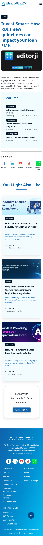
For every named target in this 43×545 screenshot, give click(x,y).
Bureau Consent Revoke (9, 496)
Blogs (26, 473)
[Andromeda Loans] (14, 3)
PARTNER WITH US (21, 410)
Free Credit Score (10, 524)
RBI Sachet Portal (10, 502)
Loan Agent (7, 512)
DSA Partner (8, 516)
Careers (6, 473)
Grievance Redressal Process (10, 489)
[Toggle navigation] (40, 4)
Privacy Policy (28, 533)
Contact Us (7, 480)
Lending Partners (10, 484)
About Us (6, 477)
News (4, 17)
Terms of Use (13, 533)
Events (27, 477)
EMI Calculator (9, 520)
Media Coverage (31, 480)
